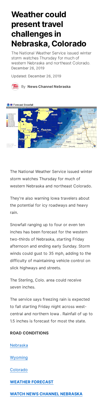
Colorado (19, 369)
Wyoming (19, 357)
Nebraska (19, 345)
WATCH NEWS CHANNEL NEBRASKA (46, 393)
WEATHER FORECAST (32, 381)
